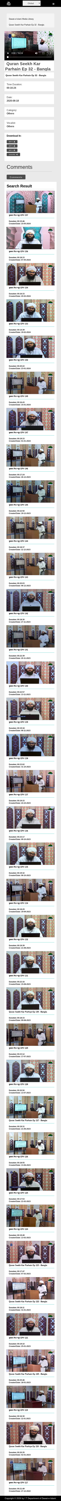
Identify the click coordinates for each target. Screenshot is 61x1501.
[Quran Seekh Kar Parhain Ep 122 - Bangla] (30, 1288)
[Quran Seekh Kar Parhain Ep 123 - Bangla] (30, 1252)
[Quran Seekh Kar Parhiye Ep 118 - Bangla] (30, 1433)
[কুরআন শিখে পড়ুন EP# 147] (30, 419)
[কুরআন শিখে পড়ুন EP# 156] (30, 238)
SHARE (12, 154)
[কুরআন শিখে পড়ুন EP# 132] (30, 926)
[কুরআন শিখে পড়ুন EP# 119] (30, 1397)
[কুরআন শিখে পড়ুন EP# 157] (30, 202)
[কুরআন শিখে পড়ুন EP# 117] (30, 1469)
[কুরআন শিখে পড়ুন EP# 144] (30, 528)
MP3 (11, 146)
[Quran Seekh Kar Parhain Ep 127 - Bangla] (30, 1107)
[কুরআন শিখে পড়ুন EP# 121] (30, 1324)
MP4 (11, 142)
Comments (16, 177)
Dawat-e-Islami (15, 19)
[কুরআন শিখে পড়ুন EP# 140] (30, 672)
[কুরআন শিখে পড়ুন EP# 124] (30, 1216)
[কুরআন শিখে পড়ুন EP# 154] (30, 274)
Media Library (28, 19)
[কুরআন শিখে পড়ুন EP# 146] (30, 455)
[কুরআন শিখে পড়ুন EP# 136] (30, 817)
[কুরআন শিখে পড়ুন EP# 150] (30, 347)
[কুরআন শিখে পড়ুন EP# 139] (30, 709)
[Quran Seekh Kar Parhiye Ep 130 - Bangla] (30, 998)
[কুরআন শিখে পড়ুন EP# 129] (30, 1034)
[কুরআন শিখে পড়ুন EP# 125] (30, 1179)
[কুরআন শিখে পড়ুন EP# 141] (30, 636)
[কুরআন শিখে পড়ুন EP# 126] (30, 1143)
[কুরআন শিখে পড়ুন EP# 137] (30, 781)
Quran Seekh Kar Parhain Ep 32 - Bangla (26, 25)
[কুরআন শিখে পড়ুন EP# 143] (30, 564)
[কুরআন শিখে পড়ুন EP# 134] (30, 890)
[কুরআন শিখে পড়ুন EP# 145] (30, 491)
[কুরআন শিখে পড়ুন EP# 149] (30, 383)
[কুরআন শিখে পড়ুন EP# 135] (30, 853)
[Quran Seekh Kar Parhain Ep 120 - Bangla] (30, 1360)
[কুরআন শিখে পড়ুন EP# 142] (30, 600)
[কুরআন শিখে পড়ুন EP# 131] (30, 962)
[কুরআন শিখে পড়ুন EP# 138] (30, 745)
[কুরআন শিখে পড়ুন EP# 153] (30, 310)
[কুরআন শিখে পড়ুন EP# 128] (30, 1071)
